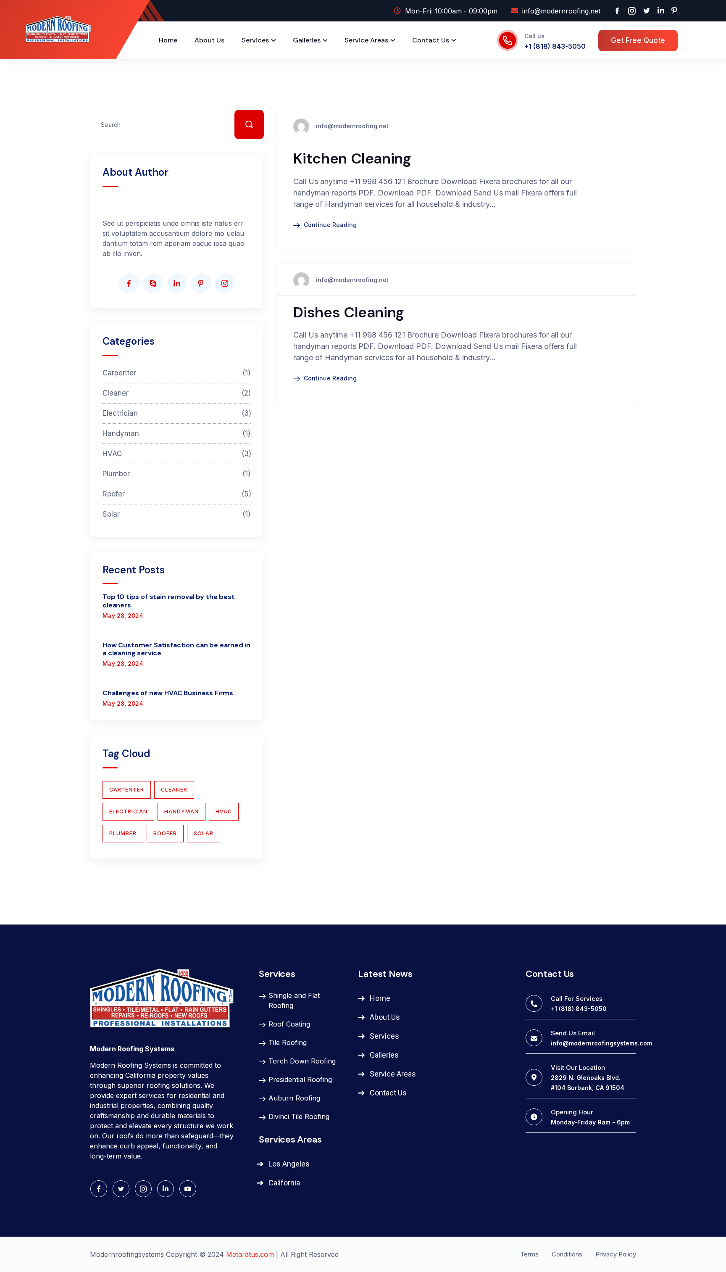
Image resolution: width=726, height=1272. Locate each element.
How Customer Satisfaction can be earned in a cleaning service (176, 649)
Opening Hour (572, 1112)
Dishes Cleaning (348, 312)
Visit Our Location (578, 1067)
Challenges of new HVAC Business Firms (168, 693)
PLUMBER (123, 833)
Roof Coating (289, 1024)
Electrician (177, 413)
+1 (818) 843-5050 (555, 46)
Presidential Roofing (300, 1079)
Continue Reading (330, 224)
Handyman (177, 433)
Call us (534, 36)
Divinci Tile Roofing (298, 1116)
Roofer (177, 494)
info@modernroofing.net (352, 125)
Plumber (177, 474)
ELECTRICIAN (128, 811)
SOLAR (203, 833)
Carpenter (177, 373)
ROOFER (165, 833)
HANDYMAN (181, 811)
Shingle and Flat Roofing (294, 1000)
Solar (177, 514)
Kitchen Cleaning (352, 158)
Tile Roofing (287, 1042)
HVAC (177, 453)
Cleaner (177, 393)
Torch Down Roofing (302, 1061)
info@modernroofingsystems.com (601, 1043)
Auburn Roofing (294, 1098)
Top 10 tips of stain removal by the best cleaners (169, 600)
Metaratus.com (250, 1254)
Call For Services (576, 999)
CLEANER (174, 789)
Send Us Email (573, 1033)
